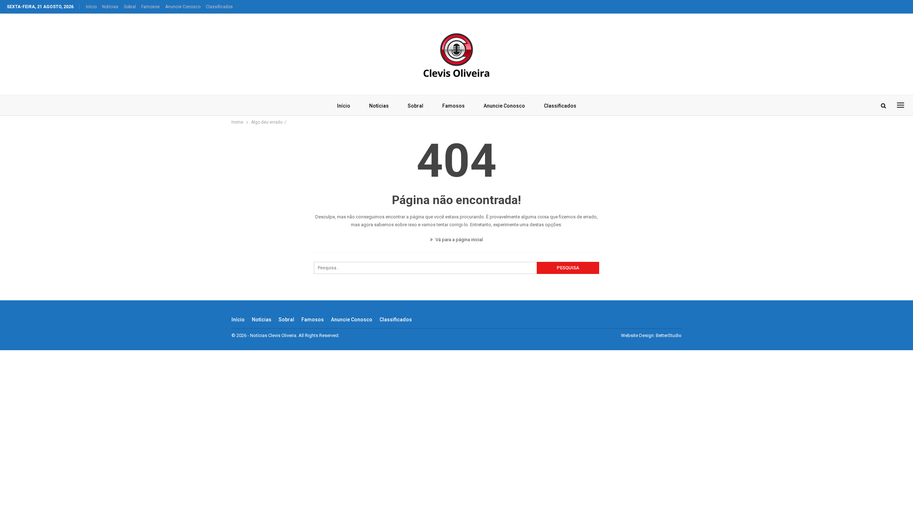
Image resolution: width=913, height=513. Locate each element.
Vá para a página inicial (458, 239)
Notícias (110, 6)
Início (91, 6)
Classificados (219, 6)
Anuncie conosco (182, 6)
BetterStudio (669, 335)
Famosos (150, 6)
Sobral (130, 6)
